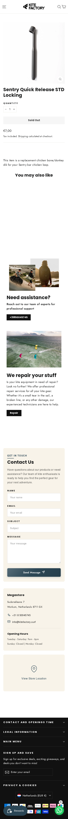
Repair (14, 413)
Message (14, 536)
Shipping (23, 136)
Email (11, 506)
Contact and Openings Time (28, 722)
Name (11, 490)
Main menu (12, 741)
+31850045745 (19, 317)
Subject (13, 521)
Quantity (10, 103)
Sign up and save (18, 752)
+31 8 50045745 (21, 615)
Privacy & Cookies (20, 785)
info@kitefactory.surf (24, 622)
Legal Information (20, 732)
